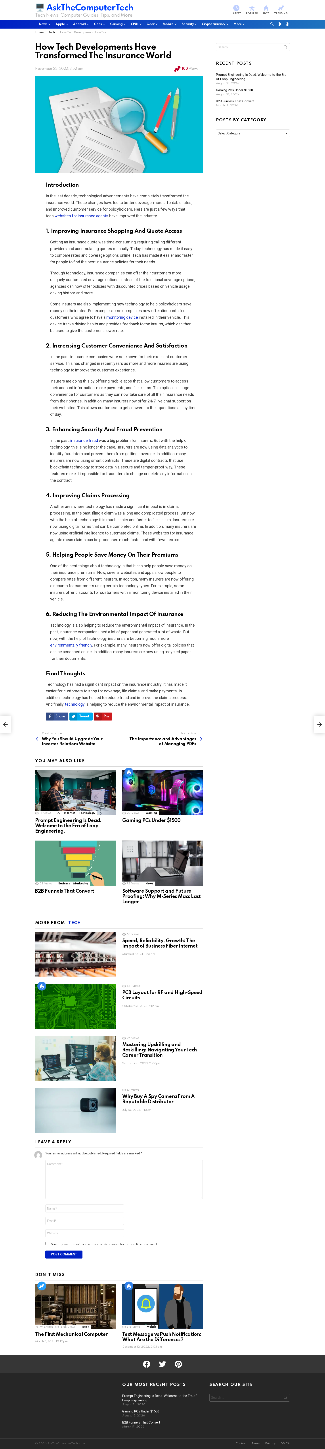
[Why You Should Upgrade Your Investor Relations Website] (5, 724)
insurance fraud (84, 440)
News (43, 24)
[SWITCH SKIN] (279, 24)
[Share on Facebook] (16, 189)
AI (58, 813)
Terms (256, 1443)
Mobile (168, 24)
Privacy (270, 1443)
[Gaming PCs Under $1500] (162, 792)
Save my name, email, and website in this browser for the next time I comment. (104, 1244)
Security (188, 24)
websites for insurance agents (81, 216)
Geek (98, 24)
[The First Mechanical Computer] (75, 1306)
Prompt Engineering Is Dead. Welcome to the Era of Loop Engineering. (68, 826)
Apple (60, 24)
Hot (266, 13)
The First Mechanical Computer (71, 1334)
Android (79, 24)
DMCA (285, 1443)
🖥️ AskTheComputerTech (84, 8)
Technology (87, 813)
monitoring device (122, 317)
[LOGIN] (287, 24)
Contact (241, 1443)
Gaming (116, 24)
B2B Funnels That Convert (64, 891)
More (237, 24)
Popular (252, 13)
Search (285, 48)
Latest (236, 13)
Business (64, 883)
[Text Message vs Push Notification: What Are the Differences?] (162, 1306)
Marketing (80, 883)
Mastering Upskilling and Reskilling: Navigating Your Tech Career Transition (159, 1050)
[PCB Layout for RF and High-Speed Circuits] (75, 1006)
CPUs (134, 24)
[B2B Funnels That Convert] (75, 863)
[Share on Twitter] (16, 195)
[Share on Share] (16, 207)
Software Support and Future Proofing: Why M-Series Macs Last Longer (161, 896)
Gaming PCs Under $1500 (151, 820)
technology (75, 704)
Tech (74, 923)
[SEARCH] (272, 24)
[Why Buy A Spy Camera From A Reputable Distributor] (75, 1110)
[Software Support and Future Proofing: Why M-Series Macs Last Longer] (162, 863)
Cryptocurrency (213, 24)
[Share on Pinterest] (16, 201)
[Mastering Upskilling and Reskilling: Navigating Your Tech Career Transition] (75, 1058)
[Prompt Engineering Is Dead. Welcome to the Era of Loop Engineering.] (75, 792)
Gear (150, 24)
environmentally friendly (71, 645)
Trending (281, 13)
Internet (69, 813)
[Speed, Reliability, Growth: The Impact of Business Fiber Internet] (75, 954)
